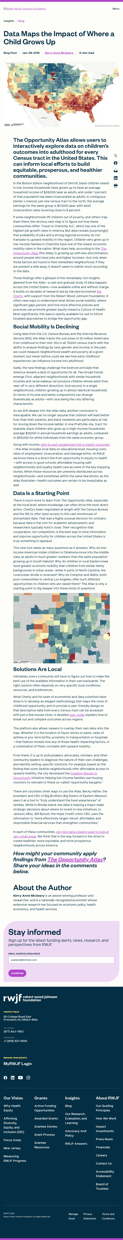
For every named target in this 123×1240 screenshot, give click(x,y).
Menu (116, 9)
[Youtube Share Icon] (20, 1078)
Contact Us (104, 1163)
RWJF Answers (76, 1144)
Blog (68, 1106)
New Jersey (12, 1148)
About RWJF (107, 1098)
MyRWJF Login (18, 1063)
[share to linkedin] (115, 178)
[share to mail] (115, 170)
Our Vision (13, 1098)
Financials (103, 1147)
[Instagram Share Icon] (28, 1078)
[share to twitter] (115, 156)
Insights (72, 1098)
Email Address (24, 954)
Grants (40, 1098)
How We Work (106, 1118)
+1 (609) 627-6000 (15, 1041)
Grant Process (44, 1135)
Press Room (104, 1139)
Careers (101, 1155)
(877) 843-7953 (14, 1031)
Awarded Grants (46, 1118)
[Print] (115, 185)
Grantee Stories (45, 1126)
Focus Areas (12, 1140)
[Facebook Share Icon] (5, 1078)
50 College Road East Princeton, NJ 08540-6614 (21, 1018)
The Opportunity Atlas (75, 859)
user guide (77, 715)
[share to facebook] (115, 163)
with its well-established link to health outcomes (75, 444)
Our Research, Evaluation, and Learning (76, 1118)
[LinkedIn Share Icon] (12, 1078)
